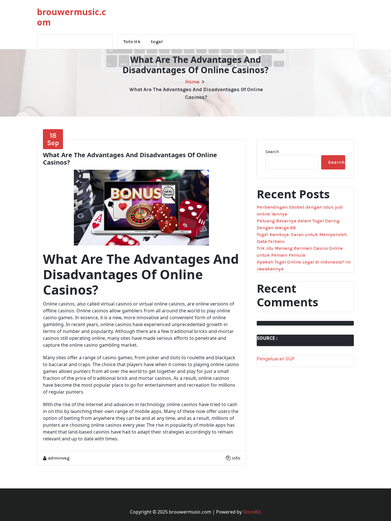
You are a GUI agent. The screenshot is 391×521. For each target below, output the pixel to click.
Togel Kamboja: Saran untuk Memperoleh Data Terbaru (302, 238)
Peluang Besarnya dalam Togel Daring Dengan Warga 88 (298, 224)
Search (272, 151)
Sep (53, 139)
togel (157, 41)
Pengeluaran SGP (276, 359)
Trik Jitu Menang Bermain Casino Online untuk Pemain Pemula (300, 251)
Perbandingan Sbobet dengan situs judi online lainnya (300, 210)
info (236, 458)
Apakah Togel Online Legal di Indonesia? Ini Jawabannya (304, 265)
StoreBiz (252, 512)
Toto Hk (132, 41)
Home (192, 82)
